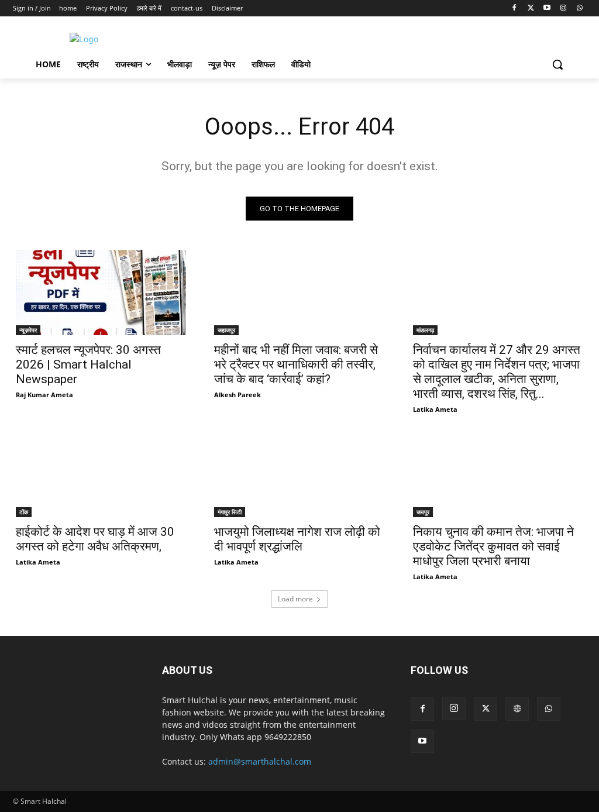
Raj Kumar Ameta (44, 394)
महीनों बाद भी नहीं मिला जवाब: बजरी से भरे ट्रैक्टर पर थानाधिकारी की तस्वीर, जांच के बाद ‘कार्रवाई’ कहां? (296, 364)
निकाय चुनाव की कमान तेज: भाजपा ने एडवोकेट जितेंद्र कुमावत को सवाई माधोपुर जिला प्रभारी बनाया (493, 546)
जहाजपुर (226, 330)
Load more (295, 599)
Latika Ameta (435, 409)
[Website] (517, 709)
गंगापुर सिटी (230, 512)
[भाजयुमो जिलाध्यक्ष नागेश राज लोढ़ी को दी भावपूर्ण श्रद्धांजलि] (299, 475)
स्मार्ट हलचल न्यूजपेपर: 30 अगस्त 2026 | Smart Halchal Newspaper (88, 364)
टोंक (23, 512)
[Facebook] (514, 8)
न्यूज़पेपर (28, 330)
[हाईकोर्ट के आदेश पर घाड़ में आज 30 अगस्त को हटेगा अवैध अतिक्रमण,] (101, 475)
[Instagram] (563, 8)
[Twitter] (531, 8)
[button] (557, 64)
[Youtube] (547, 8)
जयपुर (422, 512)
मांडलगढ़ (425, 330)
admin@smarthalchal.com (259, 761)
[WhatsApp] (579, 8)
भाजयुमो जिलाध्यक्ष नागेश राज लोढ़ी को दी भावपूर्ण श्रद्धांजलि (297, 539)
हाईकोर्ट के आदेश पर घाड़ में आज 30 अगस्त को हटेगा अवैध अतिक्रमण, (95, 539)
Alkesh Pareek (237, 394)
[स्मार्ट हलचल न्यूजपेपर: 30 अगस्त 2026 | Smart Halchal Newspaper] (101, 292)
